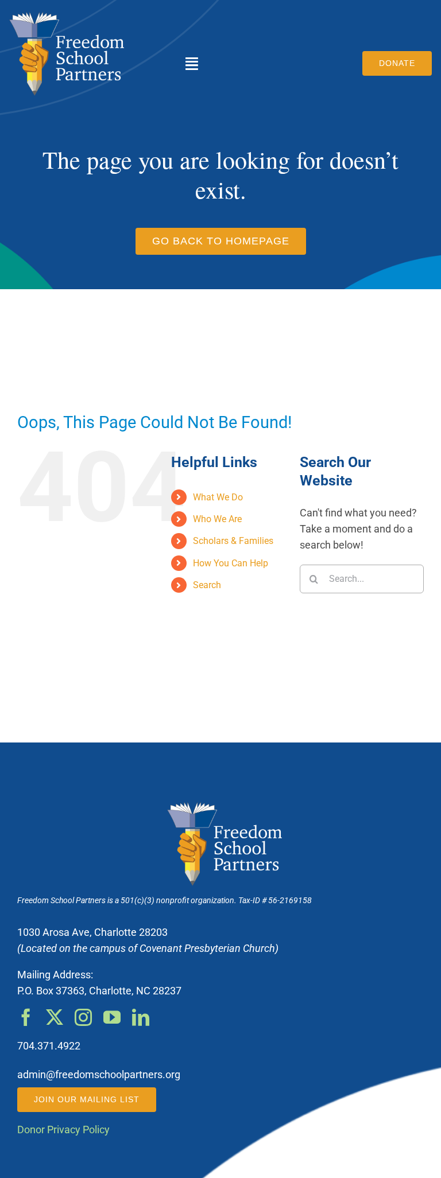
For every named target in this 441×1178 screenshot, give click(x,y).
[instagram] (83, 1017)
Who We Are (217, 519)
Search (207, 585)
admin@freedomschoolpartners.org (98, 1074)
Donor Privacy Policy (63, 1130)
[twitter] (54, 1017)
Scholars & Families (233, 540)
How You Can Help (230, 563)
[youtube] (112, 1017)
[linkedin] (140, 1017)
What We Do (218, 497)
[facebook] (25, 1017)
